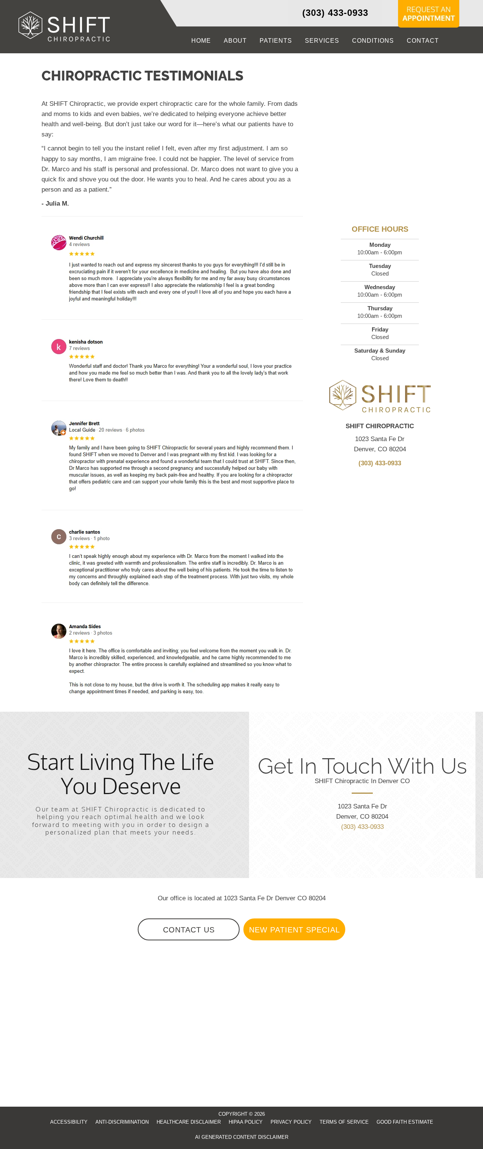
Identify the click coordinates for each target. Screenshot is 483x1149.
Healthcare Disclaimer (189, 1122)
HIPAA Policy (246, 1122)
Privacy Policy (291, 1122)
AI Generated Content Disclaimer (241, 1137)
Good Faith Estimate (405, 1122)
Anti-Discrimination (122, 1122)
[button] (189, 929)
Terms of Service (344, 1122)
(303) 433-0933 (335, 13)
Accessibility (69, 1122)
